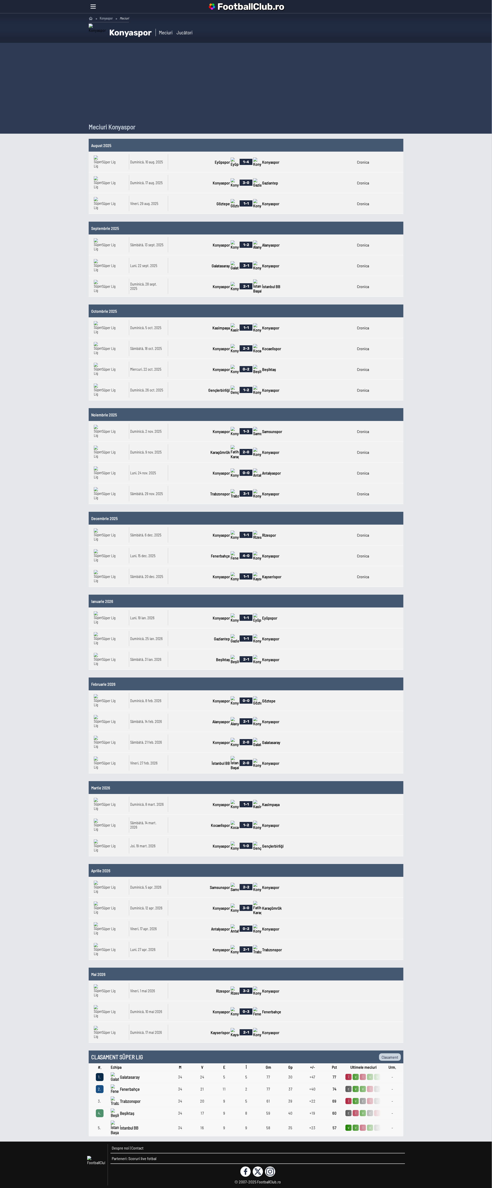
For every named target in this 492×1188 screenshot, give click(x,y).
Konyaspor (106, 18)
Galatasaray (130, 1076)
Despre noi (120, 1147)
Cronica (363, 162)
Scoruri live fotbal (142, 1158)
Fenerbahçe (130, 1089)
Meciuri (165, 32)
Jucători (184, 32)
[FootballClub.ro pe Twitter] (258, 1171)
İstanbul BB (129, 1127)
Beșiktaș (127, 1113)
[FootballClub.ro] (91, 18)
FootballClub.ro (250, 6)
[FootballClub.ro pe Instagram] (270, 1171)
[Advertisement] (246, 84)
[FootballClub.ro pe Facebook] (245, 1171)
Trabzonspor (130, 1101)
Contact (137, 1147)
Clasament (390, 1057)
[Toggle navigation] (93, 6)
